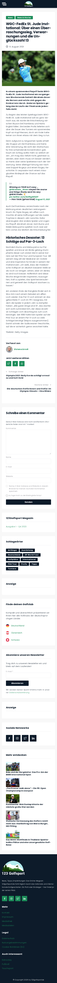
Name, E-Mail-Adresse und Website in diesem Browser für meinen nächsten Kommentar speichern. (28, 488)
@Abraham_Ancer (18, 189)
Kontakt (6, 912)
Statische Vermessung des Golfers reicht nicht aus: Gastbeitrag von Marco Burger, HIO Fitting (27, 823)
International (29, 559)
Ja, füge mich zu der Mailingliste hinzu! (24, 495)
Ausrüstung (27, 550)
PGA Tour (12, 564)
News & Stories (24, 17)
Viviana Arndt (21, 349)
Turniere (12, 569)
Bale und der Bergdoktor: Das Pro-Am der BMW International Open (27, 773)
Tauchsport (7, 968)
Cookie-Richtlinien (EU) (13, 947)
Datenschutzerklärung (19, 692)
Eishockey (7, 960)
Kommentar (11, 428)
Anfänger (12, 550)
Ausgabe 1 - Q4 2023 (16, 526)
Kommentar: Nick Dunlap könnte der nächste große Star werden (24, 805)
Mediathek (7, 921)
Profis (24, 564)
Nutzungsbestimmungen (14, 942)
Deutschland (14, 555)
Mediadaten (8, 925)
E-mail (9, 467)
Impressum (7, 917)
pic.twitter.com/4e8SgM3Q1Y (23, 197)
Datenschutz (8, 938)
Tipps (34, 564)
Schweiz (15, 639)
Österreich (16, 632)
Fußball (5, 964)
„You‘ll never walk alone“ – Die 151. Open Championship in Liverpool (26, 789)
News (10, 17)
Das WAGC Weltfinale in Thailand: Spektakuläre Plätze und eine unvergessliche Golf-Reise (28, 842)
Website (9, 476)
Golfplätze (13, 559)
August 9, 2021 (43, 199)
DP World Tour (32, 555)
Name (8, 457)
